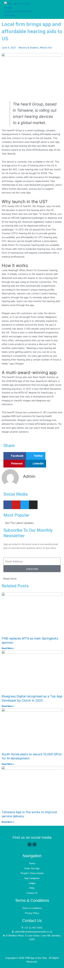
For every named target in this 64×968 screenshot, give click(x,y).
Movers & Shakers (29, 47)
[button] (56, 9)
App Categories (32, 878)
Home (32, 863)
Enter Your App (32, 868)
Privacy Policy (32, 913)
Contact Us (32, 893)
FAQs (32, 888)
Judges (32, 883)
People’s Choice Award (32, 873)
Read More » (8, 648)
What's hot (46, 47)
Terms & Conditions (32, 908)
